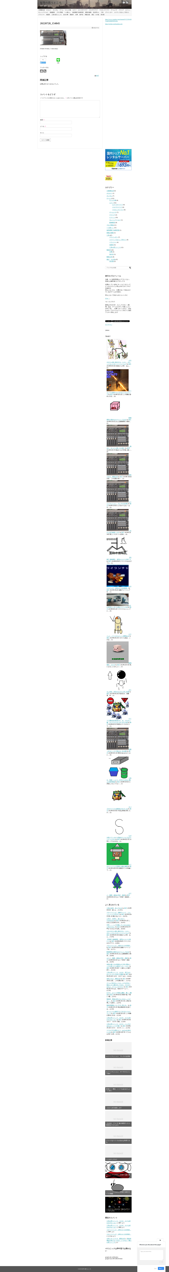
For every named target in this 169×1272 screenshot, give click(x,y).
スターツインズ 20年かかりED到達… (119, 1230)
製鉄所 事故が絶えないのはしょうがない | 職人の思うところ (119, 1240)
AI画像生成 (41, 10)
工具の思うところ (57, 14)
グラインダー (109, 12)
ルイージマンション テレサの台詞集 (118, 1056)
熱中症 (81, 14)
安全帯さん (96, 12)
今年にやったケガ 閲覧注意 (116, 1238)
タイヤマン (108, 324)
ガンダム (55, 10)
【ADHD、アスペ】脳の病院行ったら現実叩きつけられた (118, 1124)
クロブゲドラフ (93, 10)
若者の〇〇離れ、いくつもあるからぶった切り (118, 1089)
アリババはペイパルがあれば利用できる (118, 1141)
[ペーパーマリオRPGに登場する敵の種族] (118, 1170)
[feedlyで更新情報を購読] (123, 2)
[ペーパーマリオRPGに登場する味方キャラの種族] (118, 1187)
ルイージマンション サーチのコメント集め (118, 1072)
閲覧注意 (87, 14)
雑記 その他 (95, 14)
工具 (102, 12)
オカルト (48, 10)
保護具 (48, 14)
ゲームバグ (114, 10)
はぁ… (107, 298)
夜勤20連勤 (88, 12)
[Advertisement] (118, 58)
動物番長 (52, 12)
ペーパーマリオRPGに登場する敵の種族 (118, 1175)
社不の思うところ (51, 2)
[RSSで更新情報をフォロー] (127, 2)
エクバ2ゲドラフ (82, 10)
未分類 (102, 14)
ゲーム (61, 10)
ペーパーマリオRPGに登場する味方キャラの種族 (118, 1192)
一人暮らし (68, 12)
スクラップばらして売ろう (121, 12)
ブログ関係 (60, 12)
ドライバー (41, 14)
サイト (42, 133)
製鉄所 (72, 14)
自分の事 (65, 14)
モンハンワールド (43, 12)
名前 (42, 120)
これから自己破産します (114, 1108)
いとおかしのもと (111, 1159)
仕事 (76, 14)
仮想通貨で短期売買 (77, 12)
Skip (155, 1268)
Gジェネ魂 (68, 10)
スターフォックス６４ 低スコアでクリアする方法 (118, 1210)
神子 (97, 75)
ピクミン (127, 10)
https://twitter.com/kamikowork (113, 24)
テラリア (121, 10)
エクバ (74, 10)
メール (43, 126)
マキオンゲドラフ (104, 10)
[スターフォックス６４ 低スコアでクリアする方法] (118, 1205)
